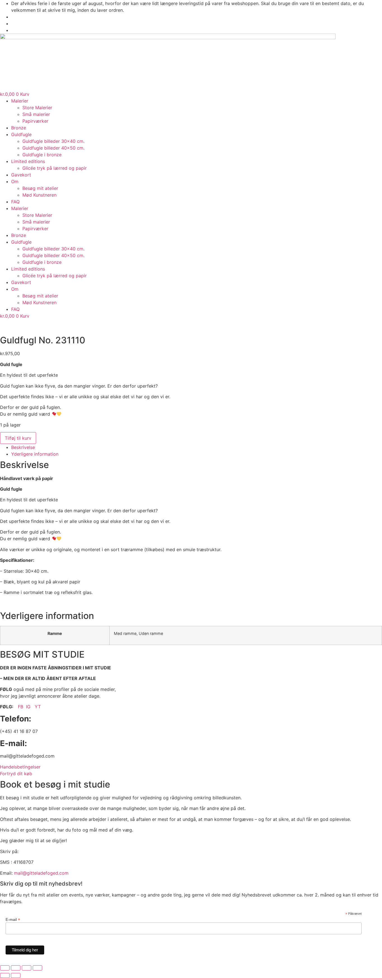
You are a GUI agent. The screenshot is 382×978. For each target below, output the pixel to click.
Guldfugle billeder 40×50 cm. (53, 148)
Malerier (19, 101)
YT (38, 706)
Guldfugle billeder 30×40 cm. (53, 141)
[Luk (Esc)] (37, 967)
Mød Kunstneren (39, 195)
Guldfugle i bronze (42, 154)
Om (14, 181)
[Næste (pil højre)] (15, 975)
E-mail (13, 919)
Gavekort (21, 175)
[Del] (26, 967)
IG (29, 706)
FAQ (15, 201)
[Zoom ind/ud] (5, 967)
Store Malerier (37, 107)
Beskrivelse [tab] (23, 447)
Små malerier (36, 114)
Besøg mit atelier (40, 188)
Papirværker (35, 121)
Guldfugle (21, 134)
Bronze (18, 128)
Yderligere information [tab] (34, 454)
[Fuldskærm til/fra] (15, 967)
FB (20, 706)
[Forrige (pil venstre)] (5, 975)
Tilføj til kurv (18, 438)
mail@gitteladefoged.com (41, 873)
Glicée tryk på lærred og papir (54, 168)
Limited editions (28, 161)
